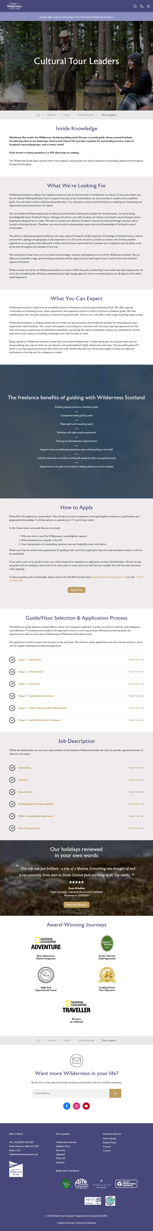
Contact (107, 1146)
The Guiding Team (86, 115)
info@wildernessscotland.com (23, 1154)
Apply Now (76, 590)
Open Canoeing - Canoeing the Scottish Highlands (76, 892)
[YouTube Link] (86, 1106)
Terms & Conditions (86, 1223)
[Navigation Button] (149, 6)
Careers (66, 115)
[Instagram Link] (76, 1106)
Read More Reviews (76, 904)
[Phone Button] (142, 6)
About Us (51, 115)
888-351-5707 (32, 1146)
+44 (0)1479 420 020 (23, 1142)
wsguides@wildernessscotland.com (109, 577)
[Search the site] (135, 6)
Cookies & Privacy (66, 1223)
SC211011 (102, 1216)
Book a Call (14, 1150)
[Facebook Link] (67, 1106)
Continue (115, 1093)
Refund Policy (109, 1142)
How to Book (109, 1138)
